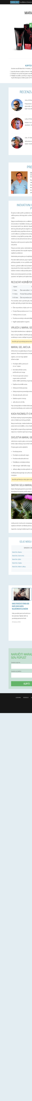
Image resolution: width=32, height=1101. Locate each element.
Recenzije (26, 697)
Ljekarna (18, 697)
